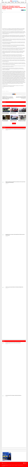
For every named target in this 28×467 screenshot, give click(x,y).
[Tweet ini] (22, 10)
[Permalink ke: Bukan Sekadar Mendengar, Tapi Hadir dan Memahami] (6, 109)
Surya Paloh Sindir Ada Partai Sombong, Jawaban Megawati (13, 342)
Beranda (10, 465)
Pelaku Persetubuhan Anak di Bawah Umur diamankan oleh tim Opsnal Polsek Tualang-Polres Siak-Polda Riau (15, 182)
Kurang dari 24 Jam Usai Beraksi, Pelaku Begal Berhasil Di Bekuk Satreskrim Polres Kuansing (15, 234)
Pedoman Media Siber (20, 465)
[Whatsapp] (25, 10)
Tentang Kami (15, 465)
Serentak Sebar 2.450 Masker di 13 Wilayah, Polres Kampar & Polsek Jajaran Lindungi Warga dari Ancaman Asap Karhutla (22, 120)
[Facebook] (12, 94)
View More (14, 123)
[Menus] (2, 1)
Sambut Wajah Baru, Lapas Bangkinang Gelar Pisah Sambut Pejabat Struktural (13, 120)
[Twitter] (14, 94)
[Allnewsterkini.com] (4, 463)
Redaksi (13, 465)
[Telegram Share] (23, 10)
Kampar (3, 10)
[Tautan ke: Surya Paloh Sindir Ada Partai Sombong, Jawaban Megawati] (4, 368)
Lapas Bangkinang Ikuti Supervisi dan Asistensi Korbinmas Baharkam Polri (13, 113)
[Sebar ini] (21, 10)
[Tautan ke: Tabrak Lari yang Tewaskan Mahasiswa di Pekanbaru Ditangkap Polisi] (4, 312)
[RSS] (15, 94)
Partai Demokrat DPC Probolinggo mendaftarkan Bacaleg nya (13, 395)
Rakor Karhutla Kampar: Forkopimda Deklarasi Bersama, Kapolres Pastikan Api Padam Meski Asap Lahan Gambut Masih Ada (6, 120)
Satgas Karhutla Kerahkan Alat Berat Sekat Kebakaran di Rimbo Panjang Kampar (21, 113)
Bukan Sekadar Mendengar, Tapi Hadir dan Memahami (5, 113)
